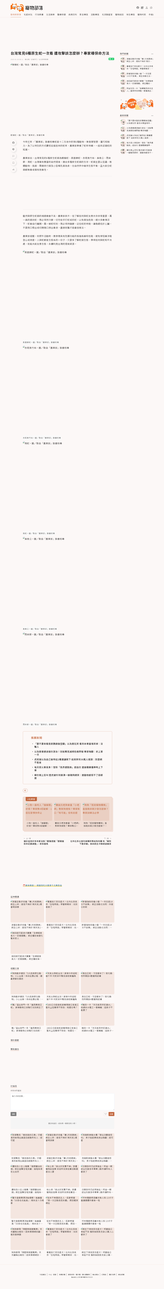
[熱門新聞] (152, 53)
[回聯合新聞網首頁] (17, 8)
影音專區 (84, 14)
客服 (54, 1274)
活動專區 (95, 14)
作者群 (152, 14)
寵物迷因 (119, 14)
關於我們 (112, 1274)
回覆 (111, 1114)
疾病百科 (73, 14)
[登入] (146, 7)
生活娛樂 (50, 14)
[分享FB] (13, 142)
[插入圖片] (106, 1114)
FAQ (50, 1274)
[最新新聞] (152, 115)
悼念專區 (130, 14)
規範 (13, 1114)
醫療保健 (61, 14)
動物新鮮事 (16, 14)
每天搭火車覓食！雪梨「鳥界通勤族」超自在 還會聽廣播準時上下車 (68, 769)
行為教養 (39, 14)
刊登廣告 (43, 1274)
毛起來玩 (28, 14)
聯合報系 (96, 1274)
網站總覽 (121, 1274)
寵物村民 (142, 14)
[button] (137, 7)
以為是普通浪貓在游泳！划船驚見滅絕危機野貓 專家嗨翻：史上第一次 (68, 753)
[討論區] (13, 156)
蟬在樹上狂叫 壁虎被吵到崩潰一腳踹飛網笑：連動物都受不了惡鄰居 (68, 776)
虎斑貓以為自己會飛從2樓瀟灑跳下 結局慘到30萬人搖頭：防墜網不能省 (68, 761)
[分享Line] (13, 149)
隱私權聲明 (86, 1274)
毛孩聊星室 (107, 14)
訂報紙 (104, 1274)
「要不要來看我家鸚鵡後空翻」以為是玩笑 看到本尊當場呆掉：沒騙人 (68, 745)
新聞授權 (62, 1274)
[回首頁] (27, 8)
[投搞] (142, 7)
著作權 (78, 1274)
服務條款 (71, 1274)
